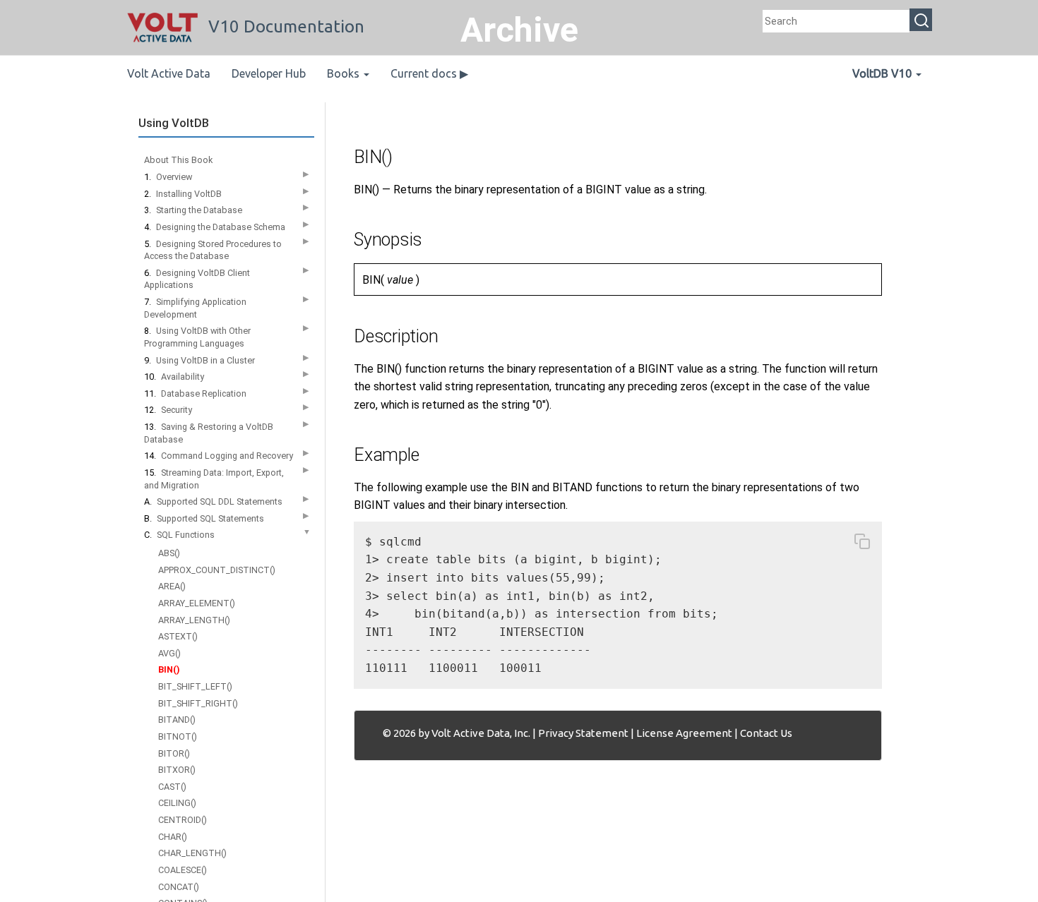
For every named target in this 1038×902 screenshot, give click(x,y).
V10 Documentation (286, 26)
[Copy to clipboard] (862, 544)
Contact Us (766, 733)
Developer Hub (269, 73)
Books (344, 73)
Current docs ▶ (429, 73)
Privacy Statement (583, 733)
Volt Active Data (168, 73)
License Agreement (684, 733)
